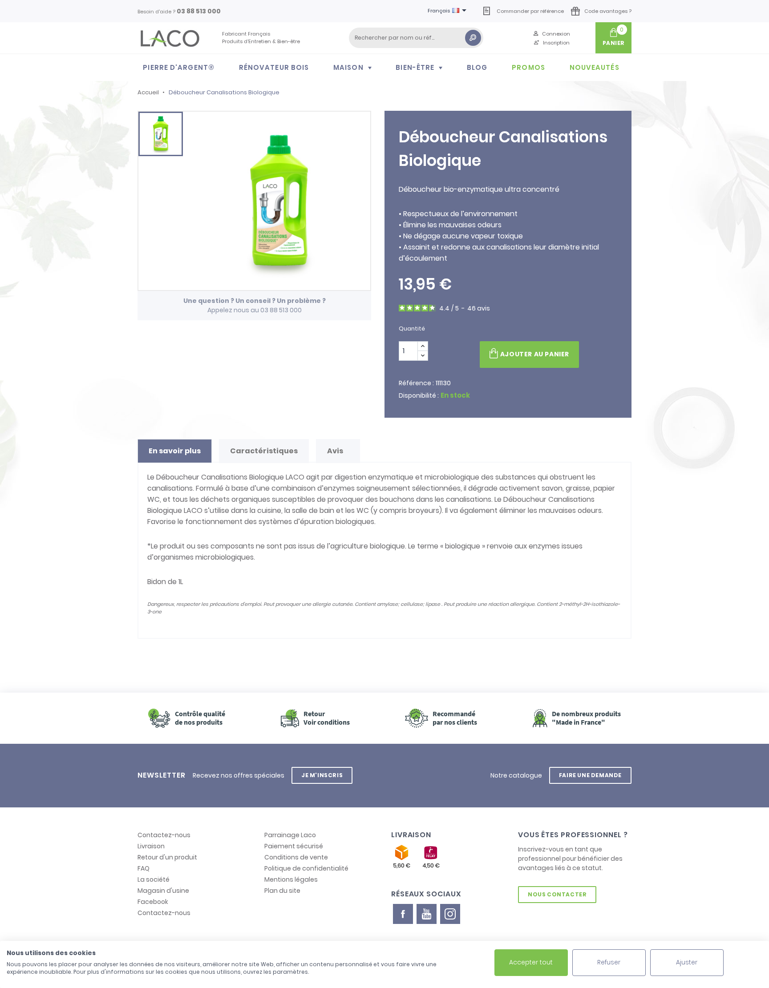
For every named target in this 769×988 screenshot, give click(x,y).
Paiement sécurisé (293, 846)
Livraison (151, 846)
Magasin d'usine (163, 890)
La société (154, 879)
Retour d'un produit (167, 857)
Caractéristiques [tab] (264, 451)
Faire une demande (590, 775)
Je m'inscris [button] (322, 775)
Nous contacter (557, 894)
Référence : (416, 383)
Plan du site (282, 890)
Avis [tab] (335, 451)
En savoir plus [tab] (175, 451)
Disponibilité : (419, 395)
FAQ (144, 868)
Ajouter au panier (534, 354)
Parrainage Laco (290, 835)
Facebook (153, 901)
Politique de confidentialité (306, 868)
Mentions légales (291, 879)
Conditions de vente (296, 857)
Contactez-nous (164, 835)
